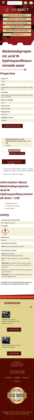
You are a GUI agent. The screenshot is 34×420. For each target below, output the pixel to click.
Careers (17, 378)
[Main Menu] (3, 2)
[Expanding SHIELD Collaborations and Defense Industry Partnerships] (6, 314)
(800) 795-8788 (20, 373)
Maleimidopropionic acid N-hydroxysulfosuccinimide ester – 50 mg (18, 141)
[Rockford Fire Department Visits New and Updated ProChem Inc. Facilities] (6, 340)
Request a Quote (17, 153)
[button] (14, 330)
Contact (25, 378)
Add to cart (14, 150)
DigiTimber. (26, 414)
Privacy (17, 381)
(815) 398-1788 (19, 371)
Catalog (8, 378)
